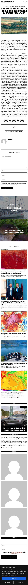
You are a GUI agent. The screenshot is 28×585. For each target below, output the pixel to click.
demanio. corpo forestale (11, 131)
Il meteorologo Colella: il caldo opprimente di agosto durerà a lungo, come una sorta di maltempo (12, 272)
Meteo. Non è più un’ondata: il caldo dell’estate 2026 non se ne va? (13, 334)
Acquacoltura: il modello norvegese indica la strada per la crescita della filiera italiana (14, 363)
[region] (14, 575)
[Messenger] (7, 121)
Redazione (10, 139)
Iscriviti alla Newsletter (9, 557)
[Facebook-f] (1, 447)
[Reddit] (21, 121)
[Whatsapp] (18, 121)
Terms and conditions (16, 552)
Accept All (14, 578)
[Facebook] (5, 121)
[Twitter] (10, 121)
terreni (20, 131)
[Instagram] (11, 447)
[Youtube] (6, 447)
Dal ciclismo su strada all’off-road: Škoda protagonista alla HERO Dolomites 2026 (14, 429)
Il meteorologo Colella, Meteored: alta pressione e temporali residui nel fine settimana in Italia (12, 393)
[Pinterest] (13, 121)
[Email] (23, 121)
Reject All (20, 582)
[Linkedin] (15, 121)
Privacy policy (14, 553)
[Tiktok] (8, 447)
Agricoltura (15, 6)
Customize (7, 582)
